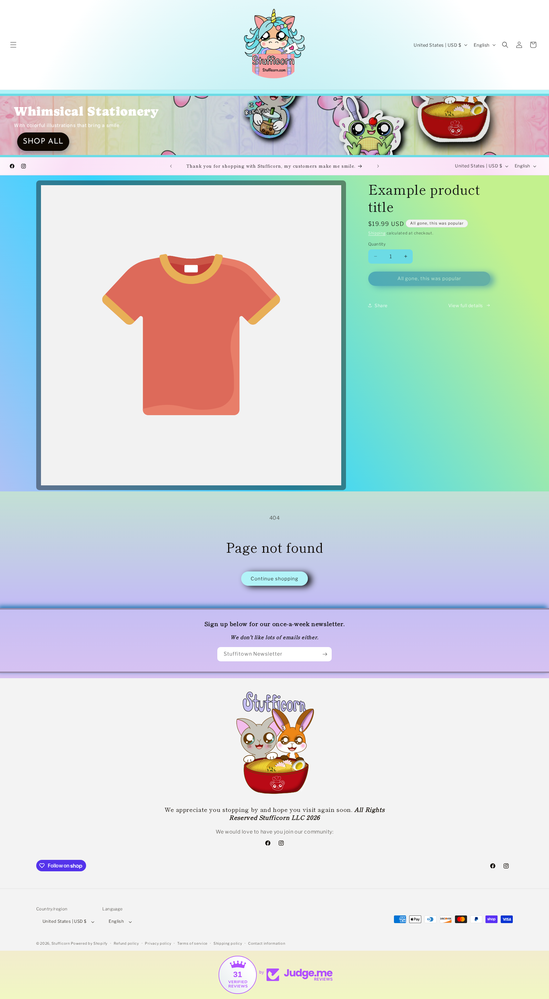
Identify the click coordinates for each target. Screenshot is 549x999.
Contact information (266, 943)
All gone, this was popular (429, 278)
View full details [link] (465, 305)
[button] (13, 45)
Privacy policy (158, 943)
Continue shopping (274, 579)
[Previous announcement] (171, 166)
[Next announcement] (378, 166)
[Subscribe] (325, 654)
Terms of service (192, 943)
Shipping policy (228, 943)
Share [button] (381, 305)
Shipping (377, 233)
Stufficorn (60, 944)
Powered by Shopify (89, 944)
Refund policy (126, 943)
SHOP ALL (43, 141)
